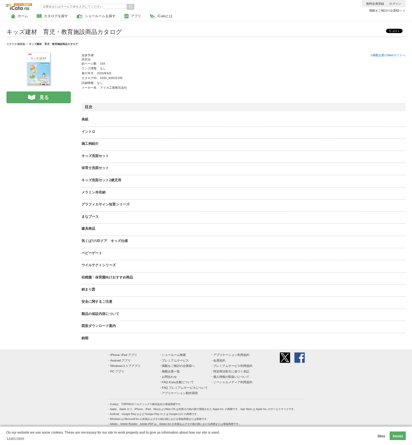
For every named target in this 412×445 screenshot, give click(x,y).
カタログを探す (56, 16)
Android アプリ (120, 360)
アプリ (136, 16)
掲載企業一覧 (171, 371)
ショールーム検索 (174, 355)
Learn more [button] (15, 438)
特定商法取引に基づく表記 (231, 371)
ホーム (23, 16)
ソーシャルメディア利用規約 (232, 382)
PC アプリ (117, 371)
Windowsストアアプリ (125, 366)
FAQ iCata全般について (178, 382)
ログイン (395, 3)
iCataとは (165, 16)
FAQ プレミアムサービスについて (185, 387)
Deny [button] (381, 435)
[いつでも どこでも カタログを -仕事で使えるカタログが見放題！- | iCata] (19, 5)
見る (44, 97)
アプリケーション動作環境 (180, 393)
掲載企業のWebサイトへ (389, 55)
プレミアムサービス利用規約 (232, 366)
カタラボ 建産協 (15, 44)
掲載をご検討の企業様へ (385, 10)
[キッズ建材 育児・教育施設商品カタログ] (38, 55)
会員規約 (219, 360)
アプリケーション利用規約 (231, 355)
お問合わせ (169, 376)
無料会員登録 (375, 3)
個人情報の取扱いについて (231, 376)
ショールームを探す (100, 16)
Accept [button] (398, 435)
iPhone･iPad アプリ (123, 355)
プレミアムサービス (175, 360)
